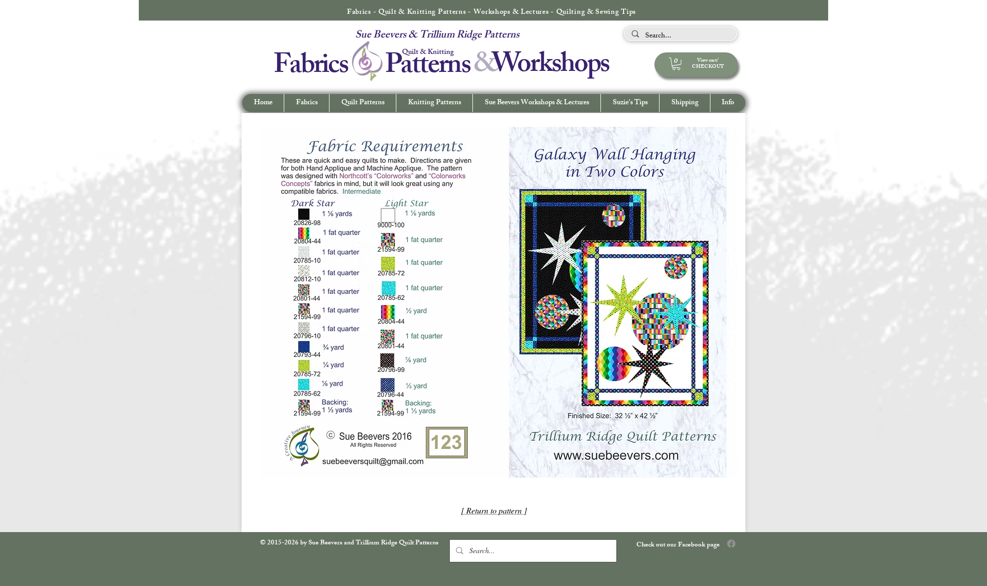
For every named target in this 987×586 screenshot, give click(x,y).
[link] (676, 64)
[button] (727, 103)
